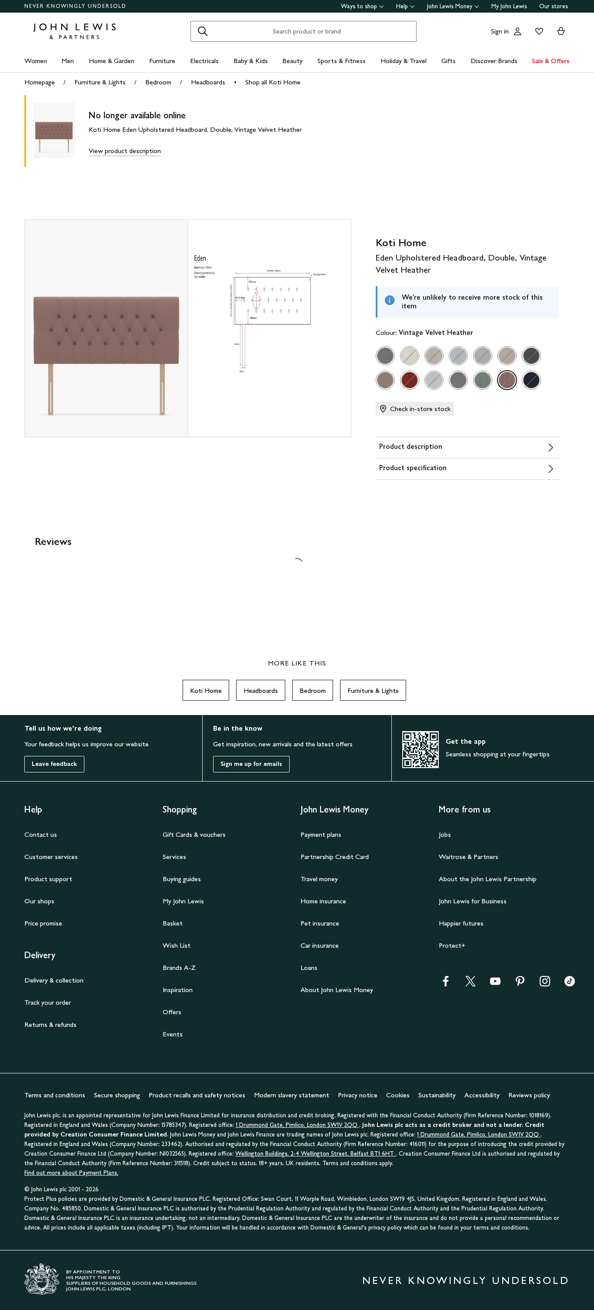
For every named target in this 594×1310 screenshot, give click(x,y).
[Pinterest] (520, 984)
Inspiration (178, 990)
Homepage (39, 82)
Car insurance (319, 945)
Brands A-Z (179, 967)
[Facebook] (445, 984)
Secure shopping (117, 1095)
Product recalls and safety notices (197, 1095)
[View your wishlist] (537, 31)
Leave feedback (54, 764)
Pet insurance (319, 923)
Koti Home (206, 690)
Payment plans (320, 834)
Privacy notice (357, 1095)
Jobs (445, 834)
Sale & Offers (551, 61)
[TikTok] (569, 984)
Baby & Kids (251, 61)
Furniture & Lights (100, 82)
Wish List (176, 945)
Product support (48, 879)
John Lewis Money (449, 6)
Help (402, 6)
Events (173, 1034)
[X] (470, 984)
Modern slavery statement (291, 1095)
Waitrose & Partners (468, 856)
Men (67, 61)
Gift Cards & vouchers (194, 834)
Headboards (208, 82)
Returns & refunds (50, 1024)
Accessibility (482, 1095)
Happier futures (461, 923)
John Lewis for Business (473, 901)
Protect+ (452, 945)
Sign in (500, 31)
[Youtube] (495, 984)
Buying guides (182, 879)
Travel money (319, 879)
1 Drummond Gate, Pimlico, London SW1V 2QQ (297, 1125)
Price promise (43, 923)
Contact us (40, 834)
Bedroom (158, 82)
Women (35, 61)
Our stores (553, 6)
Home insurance (323, 901)
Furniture (162, 61)
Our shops (39, 901)
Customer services (51, 856)
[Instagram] (545, 984)
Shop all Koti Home (272, 82)
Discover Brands (494, 61)
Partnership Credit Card (334, 856)
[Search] (202, 31)
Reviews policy (529, 1095)
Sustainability (437, 1095)
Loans (308, 967)
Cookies (398, 1095)
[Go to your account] (517, 31)
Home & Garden (111, 61)
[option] (385, 355)
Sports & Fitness (341, 61)
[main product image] (61, 131)
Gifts (448, 61)
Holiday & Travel (403, 61)
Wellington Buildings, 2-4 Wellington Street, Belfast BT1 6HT (315, 1153)
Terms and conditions (54, 1095)
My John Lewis (509, 6)
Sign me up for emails (251, 764)
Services (174, 856)
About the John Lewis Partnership (488, 879)
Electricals (204, 61)
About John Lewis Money (336, 990)
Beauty (292, 61)
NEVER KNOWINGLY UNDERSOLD (75, 6)
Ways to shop (359, 6)
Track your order (47, 1002)
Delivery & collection (53, 980)
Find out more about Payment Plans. (71, 1172)
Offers (172, 1012)
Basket (173, 923)
